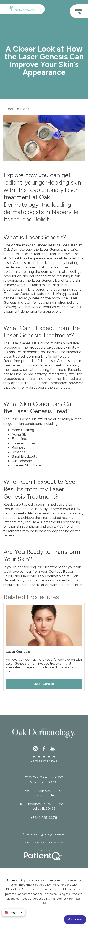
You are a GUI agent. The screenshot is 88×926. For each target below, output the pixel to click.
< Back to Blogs (16, 109)
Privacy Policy (56, 842)
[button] (14, 912)
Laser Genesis (44, 684)
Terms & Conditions (34, 842)
